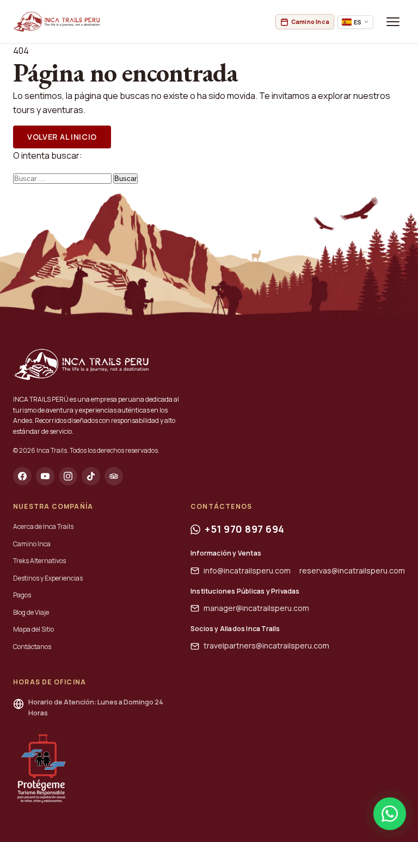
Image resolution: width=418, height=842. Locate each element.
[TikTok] (91, 476)
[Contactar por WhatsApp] (389, 813)
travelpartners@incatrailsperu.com (266, 645)
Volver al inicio (62, 137)
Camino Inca (32, 543)
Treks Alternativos (39, 560)
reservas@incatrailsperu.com (352, 570)
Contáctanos (32, 646)
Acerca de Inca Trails (43, 526)
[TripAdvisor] (113, 476)
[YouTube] (45, 476)
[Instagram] (68, 476)
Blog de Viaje (31, 612)
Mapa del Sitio (33, 629)
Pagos (22, 595)
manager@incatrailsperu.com (256, 608)
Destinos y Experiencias (48, 578)
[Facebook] (22, 476)
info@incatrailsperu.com (247, 570)
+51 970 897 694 (245, 528)
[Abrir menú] (393, 22)
